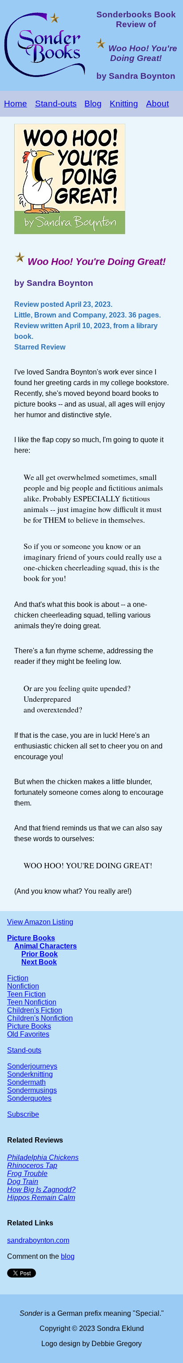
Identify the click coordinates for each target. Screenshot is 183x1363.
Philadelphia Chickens (43, 1157)
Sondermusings (32, 1090)
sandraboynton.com (38, 1240)
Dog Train (22, 1181)
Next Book (39, 962)
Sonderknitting (30, 1074)
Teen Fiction (26, 994)
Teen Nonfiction (31, 1002)
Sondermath (26, 1082)
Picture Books (31, 938)
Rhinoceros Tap (32, 1165)
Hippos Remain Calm (41, 1197)
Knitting (124, 103)
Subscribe (23, 1114)
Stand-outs (56, 103)
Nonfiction (23, 986)
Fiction (17, 978)
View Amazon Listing (40, 922)
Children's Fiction (34, 1010)
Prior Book (39, 954)
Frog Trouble (27, 1173)
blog (68, 1256)
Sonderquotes (29, 1098)
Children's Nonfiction (40, 1018)
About (157, 103)
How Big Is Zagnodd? (41, 1189)
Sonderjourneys (32, 1066)
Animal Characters (45, 946)
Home (15, 103)
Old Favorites (28, 1034)
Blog (93, 103)
